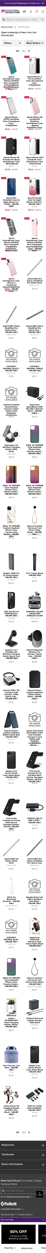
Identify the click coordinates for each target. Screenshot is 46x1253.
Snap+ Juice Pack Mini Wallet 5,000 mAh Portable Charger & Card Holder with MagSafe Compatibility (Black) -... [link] (35, 734)
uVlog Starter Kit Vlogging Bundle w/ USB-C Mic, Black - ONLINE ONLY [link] (11, 1109)
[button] (23, 3)
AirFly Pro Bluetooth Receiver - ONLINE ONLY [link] (11, 900)
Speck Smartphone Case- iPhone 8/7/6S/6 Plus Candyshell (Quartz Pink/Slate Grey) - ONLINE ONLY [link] (34, 241)
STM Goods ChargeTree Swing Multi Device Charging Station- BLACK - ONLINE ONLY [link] (11, 821)
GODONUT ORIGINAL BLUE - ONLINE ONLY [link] (11, 940)
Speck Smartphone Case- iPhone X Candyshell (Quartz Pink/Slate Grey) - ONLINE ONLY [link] (11, 282)
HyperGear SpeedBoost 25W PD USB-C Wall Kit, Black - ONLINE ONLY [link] (34, 408)
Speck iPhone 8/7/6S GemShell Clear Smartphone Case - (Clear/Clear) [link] (11, 120)
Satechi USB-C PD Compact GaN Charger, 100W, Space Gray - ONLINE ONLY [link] (11, 693)
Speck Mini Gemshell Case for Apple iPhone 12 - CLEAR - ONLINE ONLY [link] (11, 201)
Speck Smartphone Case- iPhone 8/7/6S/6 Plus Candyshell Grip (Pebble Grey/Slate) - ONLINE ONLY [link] (11, 241)
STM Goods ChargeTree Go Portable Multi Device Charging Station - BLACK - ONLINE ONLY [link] (35, 774)
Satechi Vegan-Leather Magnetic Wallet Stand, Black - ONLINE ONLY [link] (34, 693)
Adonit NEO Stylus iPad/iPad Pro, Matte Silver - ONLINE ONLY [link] (11, 329)
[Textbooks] (24, 11)
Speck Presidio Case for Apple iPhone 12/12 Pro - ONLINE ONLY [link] (34, 201)
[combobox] (23, 1190)
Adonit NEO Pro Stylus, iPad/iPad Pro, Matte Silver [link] (34, 281)
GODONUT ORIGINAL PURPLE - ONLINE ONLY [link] (34, 368)
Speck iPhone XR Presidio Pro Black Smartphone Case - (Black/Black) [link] (11, 161)
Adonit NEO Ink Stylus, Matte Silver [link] (11, 861)
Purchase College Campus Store (21, 1182)
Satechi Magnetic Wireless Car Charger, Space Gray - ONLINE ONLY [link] (34, 653)
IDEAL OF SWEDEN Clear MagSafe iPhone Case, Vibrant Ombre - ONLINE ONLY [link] (11, 489)
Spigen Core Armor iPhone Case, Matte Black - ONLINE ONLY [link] (11, 774)
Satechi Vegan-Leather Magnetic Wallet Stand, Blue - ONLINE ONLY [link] (11, 734)
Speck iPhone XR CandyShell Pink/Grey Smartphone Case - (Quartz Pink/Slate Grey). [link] (34, 120)
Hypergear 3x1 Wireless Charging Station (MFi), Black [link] (11, 448)
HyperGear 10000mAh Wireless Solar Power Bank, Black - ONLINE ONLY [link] (34, 941)
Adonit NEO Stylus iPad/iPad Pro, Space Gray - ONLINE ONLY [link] (34, 329)
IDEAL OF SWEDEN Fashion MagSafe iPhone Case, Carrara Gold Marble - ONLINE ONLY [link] (11, 529)
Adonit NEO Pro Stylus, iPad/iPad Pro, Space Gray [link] (34, 861)
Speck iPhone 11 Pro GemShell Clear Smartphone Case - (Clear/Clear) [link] (34, 80)
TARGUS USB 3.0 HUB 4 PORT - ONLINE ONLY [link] (34, 820)
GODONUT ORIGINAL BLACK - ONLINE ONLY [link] (11, 368)
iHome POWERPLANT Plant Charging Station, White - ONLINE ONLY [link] (11, 1021)
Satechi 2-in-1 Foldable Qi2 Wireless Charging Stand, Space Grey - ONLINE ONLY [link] (11, 653)
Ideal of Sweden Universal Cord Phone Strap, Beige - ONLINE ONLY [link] (34, 529)
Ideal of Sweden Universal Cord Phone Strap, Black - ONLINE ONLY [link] (34, 981)
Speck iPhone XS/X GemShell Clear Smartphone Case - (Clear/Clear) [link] (34, 161)
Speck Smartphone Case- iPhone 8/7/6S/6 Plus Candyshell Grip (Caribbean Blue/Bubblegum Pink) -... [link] (11, 80)
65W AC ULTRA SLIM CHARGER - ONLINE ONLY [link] (34, 1108)
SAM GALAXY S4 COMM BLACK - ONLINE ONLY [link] (11, 614)
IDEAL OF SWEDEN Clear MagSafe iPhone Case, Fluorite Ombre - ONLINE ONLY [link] (34, 448)
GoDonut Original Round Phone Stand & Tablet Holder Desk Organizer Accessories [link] (11, 408)
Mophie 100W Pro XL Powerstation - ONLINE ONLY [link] (11, 575)
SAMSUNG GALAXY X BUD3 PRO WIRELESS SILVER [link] (34, 614)
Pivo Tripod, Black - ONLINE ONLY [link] (34, 574)
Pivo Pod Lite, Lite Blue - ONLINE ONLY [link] (11, 1068)
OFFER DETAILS (27, 1248)
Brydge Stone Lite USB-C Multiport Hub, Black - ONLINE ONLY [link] (34, 900)
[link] (37, 11)
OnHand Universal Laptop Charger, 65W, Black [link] (34, 1020)
